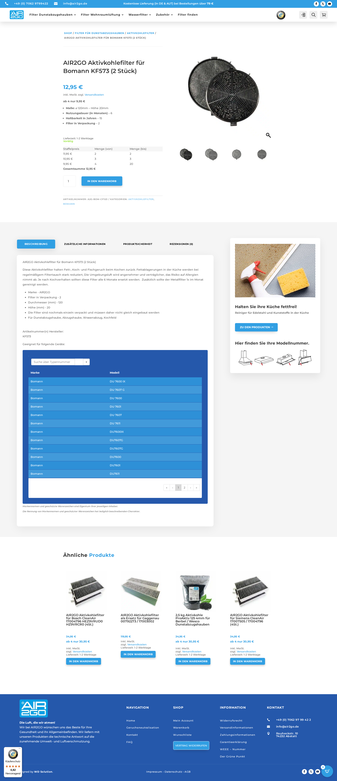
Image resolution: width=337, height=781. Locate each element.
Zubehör (163, 14)
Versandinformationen (236, 727)
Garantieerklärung (233, 742)
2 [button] (184, 487)
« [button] (166, 487)
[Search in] (86, 362)
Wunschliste (182, 734)
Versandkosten (94, 94)
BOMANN (69, 204)
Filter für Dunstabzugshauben (99, 33)
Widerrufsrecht (231, 720)
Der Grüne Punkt (232, 756)
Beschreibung (36, 244)
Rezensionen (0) (181, 244)
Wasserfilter (138, 14)
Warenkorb (181, 727)
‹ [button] (172, 487)
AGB (187, 771)
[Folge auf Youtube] (329, 3)
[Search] (79, 362)
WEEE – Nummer (233, 749)
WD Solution (43, 771)
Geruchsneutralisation (142, 727)
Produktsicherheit (137, 244)
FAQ (129, 742)
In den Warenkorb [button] (83, 661)
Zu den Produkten (255, 327)
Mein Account (183, 720)
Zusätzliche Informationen (85, 244)
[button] (269, 93)
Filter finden (188, 14)
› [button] (190, 487)
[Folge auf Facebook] (316, 3)
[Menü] (19, 749)
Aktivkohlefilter (140, 33)
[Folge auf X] (322, 3)
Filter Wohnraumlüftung (100, 14)
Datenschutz (173, 771)
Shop (68, 33)
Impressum (154, 771)
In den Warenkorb (101, 181)
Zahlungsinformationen (237, 734)
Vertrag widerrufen (191, 745)
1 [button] (178, 487)
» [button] (196, 487)
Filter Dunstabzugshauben (51, 14)
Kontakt (132, 734)
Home (130, 720)
